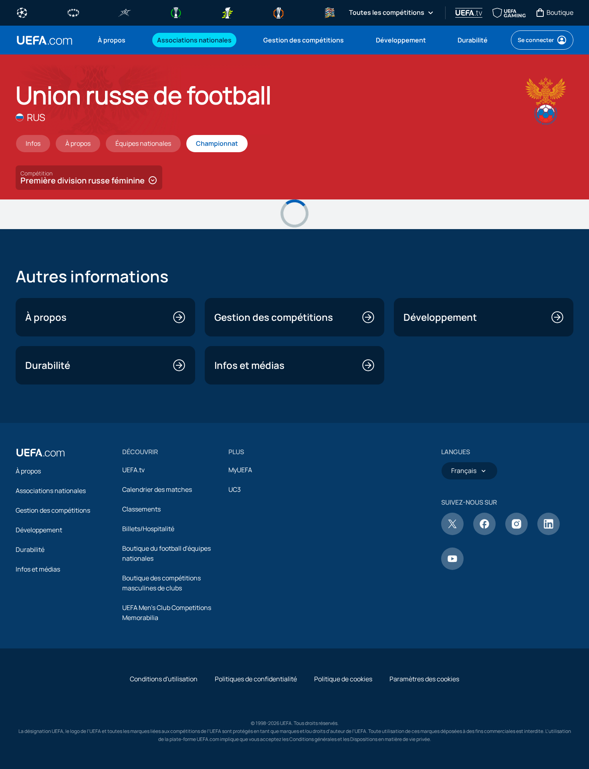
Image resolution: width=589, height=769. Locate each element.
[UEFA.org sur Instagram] (516, 532)
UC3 (234, 489)
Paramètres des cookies (424, 678)
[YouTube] (452, 567)
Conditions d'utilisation (164, 678)
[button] (89, 177)
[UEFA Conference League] (175, 12)
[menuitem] (117, 40)
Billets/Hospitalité (148, 528)
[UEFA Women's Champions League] (73, 12)
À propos (28, 471)
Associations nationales (51, 490)
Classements (141, 509)
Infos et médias (38, 569)
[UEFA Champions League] (22, 12)
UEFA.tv (133, 469)
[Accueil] (40, 453)
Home (44, 40)
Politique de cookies (343, 678)
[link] (112, 40)
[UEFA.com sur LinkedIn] (548, 532)
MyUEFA (240, 469)
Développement (39, 529)
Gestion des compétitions (53, 510)
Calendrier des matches (157, 489)
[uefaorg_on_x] (452, 532)
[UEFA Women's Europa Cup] (227, 12)
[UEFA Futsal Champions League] (124, 12)
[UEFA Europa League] (278, 12)
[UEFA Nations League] (329, 12)
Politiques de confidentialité (256, 678)
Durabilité (30, 549)
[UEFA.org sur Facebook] (484, 532)
